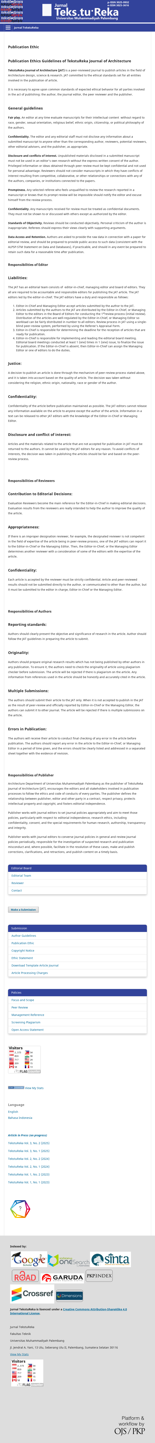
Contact (17, 890)
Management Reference (28, 1015)
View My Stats (34, 1088)
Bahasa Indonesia (20, 1118)
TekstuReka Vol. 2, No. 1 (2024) (28, 1166)
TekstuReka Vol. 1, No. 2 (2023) (28, 1174)
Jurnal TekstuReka (26, 27)
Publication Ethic (23, 943)
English (13, 1112)
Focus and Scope (23, 1000)
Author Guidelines (24, 936)
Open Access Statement (28, 1030)
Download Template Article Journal (35, 965)
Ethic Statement (22, 958)
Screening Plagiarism (26, 1022)
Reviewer (18, 883)
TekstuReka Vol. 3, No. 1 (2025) (28, 1151)
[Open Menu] (8, 28)
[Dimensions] (20, 1220)
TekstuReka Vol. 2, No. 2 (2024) (28, 1159)
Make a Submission (23, 909)
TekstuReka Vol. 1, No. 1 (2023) (28, 1182)
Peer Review (20, 1007)
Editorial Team (21, 875)
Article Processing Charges (30, 973)
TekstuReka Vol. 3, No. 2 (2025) (28, 1143)
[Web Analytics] (16, 1088)
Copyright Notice (23, 950)
